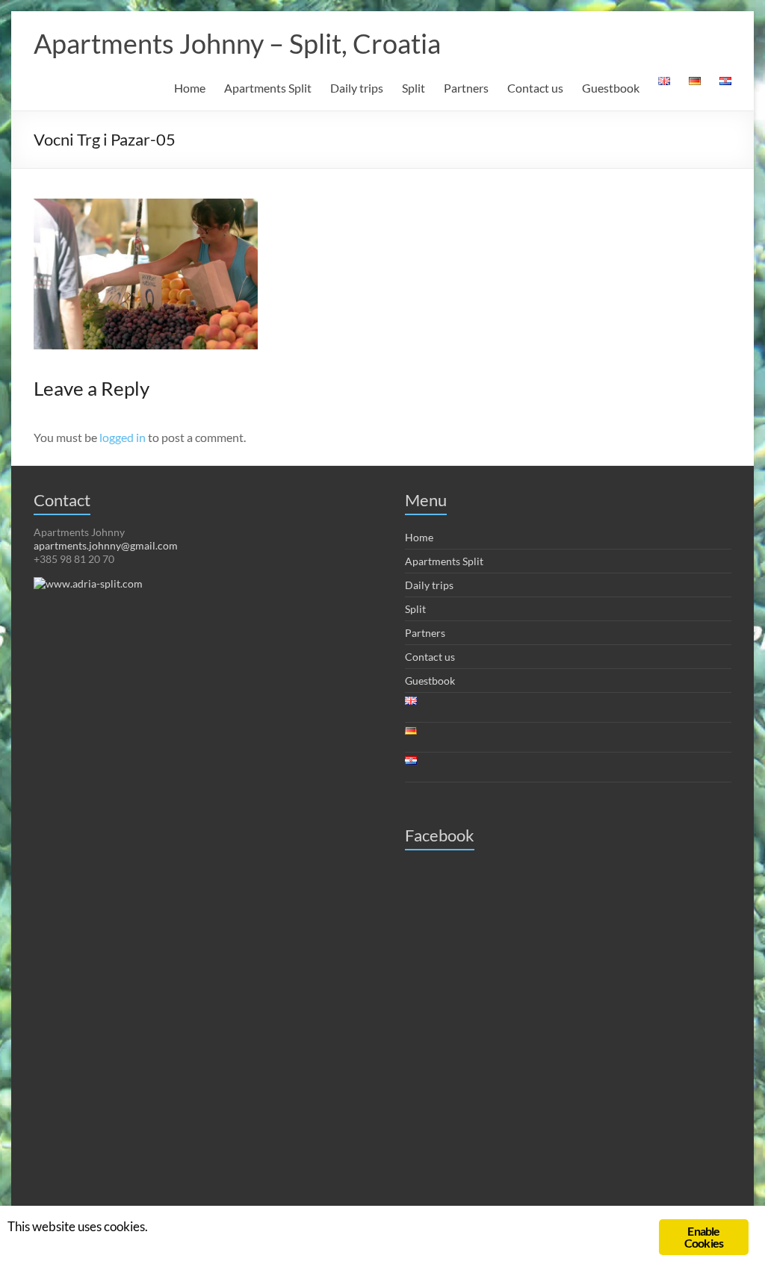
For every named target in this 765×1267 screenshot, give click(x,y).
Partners (466, 88)
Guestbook (610, 88)
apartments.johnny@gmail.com (106, 545)
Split (413, 88)
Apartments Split (268, 88)
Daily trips (356, 88)
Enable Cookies (703, 1237)
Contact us (535, 88)
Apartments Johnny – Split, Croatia (237, 43)
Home (189, 88)
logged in (122, 437)
